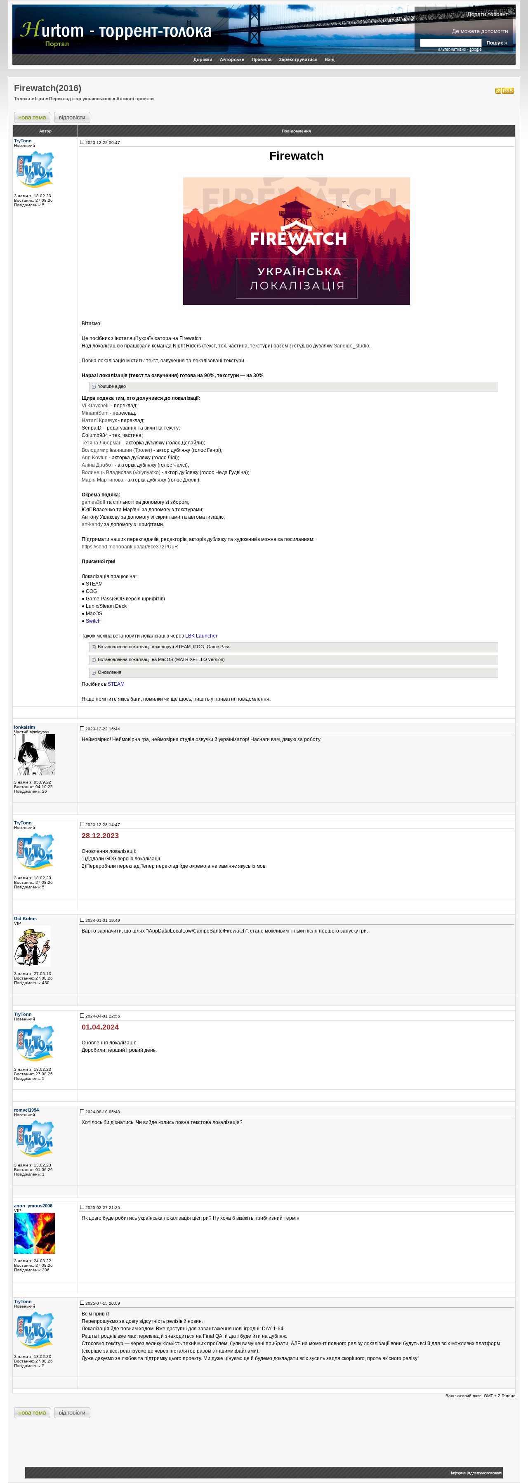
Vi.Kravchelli (96, 406)
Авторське (232, 59)
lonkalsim (24, 727)
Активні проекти (135, 98)
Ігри (39, 98)
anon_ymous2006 (33, 1205)
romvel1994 (26, 1110)
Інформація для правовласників (476, 1473)
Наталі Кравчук (99, 420)
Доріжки (202, 59)
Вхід (330, 59)
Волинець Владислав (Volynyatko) (121, 472)
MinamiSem (95, 413)
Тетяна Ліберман (102, 443)
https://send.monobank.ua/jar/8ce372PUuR (130, 547)
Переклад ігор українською (80, 98)
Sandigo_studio (351, 346)
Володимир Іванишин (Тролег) (117, 450)
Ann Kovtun (95, 457)
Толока (22, 98)
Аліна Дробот (97, 465)
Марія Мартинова (102, 480)
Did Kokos (25, 918)
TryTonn (23, 140)
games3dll (93, 502)
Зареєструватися (298, 59)
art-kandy (92, 524)
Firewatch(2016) (47, 88)
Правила (261, 59)
